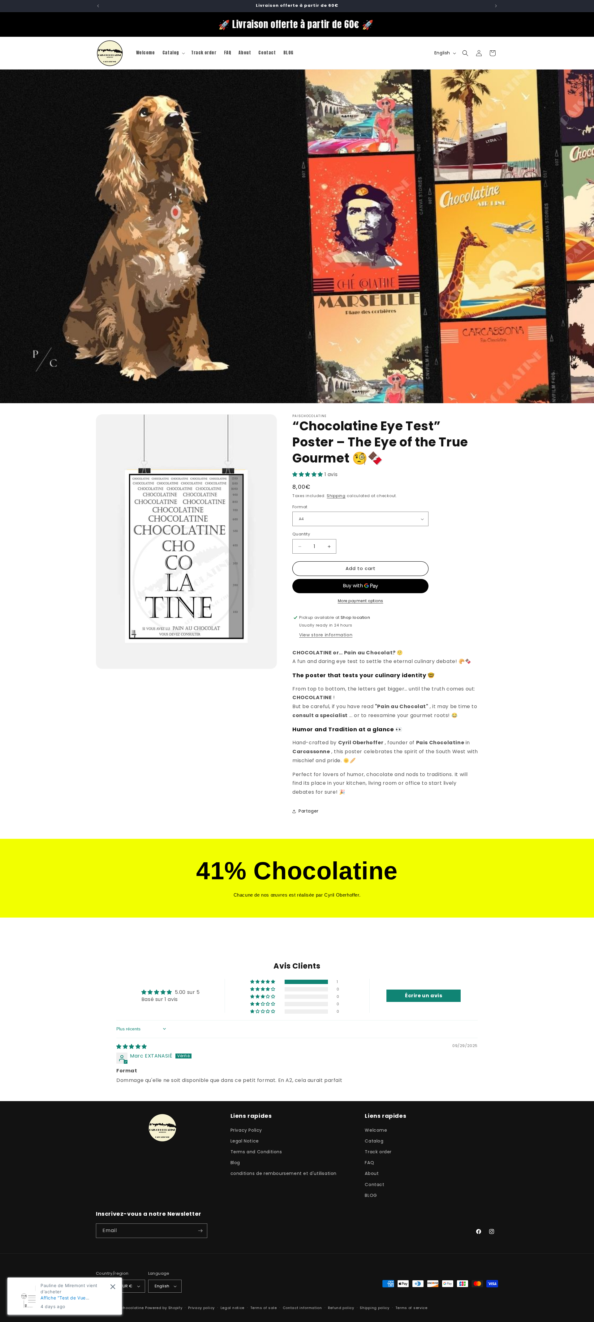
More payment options (360, 600)
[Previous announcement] (98, 6)
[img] (131, 1046)
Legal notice (232, 1307)
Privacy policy (201, 1307)
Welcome (376, 1130)
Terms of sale (263, 1307)
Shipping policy (375, 1307)
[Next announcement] (496, 6)
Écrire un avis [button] (423, 995)
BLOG (371, 1195)
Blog (235, 1162)
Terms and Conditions (256, 1152)
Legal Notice (244, 1141)
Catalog (374, 1141)
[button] (173, 52)
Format (299, 507)
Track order (378, 1152)
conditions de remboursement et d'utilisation (283, 1173)
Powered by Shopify (164, 1307)
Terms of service (411, 1307)
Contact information (302, 1307)
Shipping (336, 496)
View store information (325, 635)
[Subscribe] (200, 1230)
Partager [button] (309, 811)
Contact (374, 1184)
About (372, 1173)
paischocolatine (128, 1307)
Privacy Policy (246, 1130)
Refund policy (341, 1307)
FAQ (369, 1162)
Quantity (301, 534)
